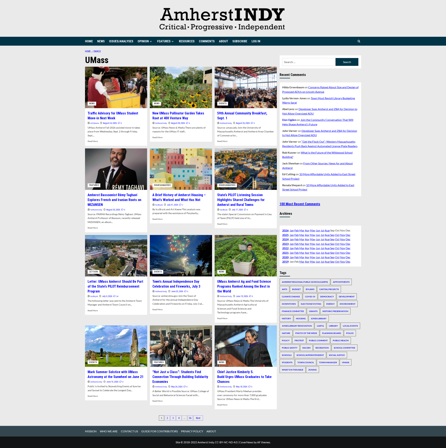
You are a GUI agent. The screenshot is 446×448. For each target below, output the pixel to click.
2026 (285, 230)
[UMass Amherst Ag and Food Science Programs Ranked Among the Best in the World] (246, 255)
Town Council (305, 362)
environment (347, 303)
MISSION (91, 431)
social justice (337, 355)
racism (306, 347)
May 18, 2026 (241, 386)
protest (299, 340)
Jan (292, 230)
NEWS (101, 41)
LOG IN (256, 41)
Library (333, 325)
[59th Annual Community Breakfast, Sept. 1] (246, 87)
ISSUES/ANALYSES (121, 41)
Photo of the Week (306, 333)
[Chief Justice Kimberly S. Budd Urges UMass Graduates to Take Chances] (246, 346)
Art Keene (94, 123)
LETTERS (93, 272)
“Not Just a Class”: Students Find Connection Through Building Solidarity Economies (180, 377)
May (312, 230)
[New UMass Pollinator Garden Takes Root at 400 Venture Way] (181, 87)
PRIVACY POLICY (192, 431)
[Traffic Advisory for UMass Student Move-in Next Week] (116, 87)
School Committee (344, 347)
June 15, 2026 (112, 382)
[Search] (359, 41)
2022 (285, 248)
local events (350, 325)
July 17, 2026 (237, 209)
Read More (93, 141)
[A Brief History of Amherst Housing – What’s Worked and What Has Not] (181, 169)
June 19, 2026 (242, 296)
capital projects (329, 289)
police (350, 333)
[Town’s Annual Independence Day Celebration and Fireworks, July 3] (181, 255)
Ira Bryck (159, 204)
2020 (285, 257)
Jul (322, 230)
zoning (312, 369)
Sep (332, 234)
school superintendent (310, 355)
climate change (291, 296)
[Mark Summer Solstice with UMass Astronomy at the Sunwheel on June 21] (116, 346)
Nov (342, 234)
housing (301, 318)
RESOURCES (187, 41)
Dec (348, 234)
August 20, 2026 (243, 123)
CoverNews (246, 442)
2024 (285, 239)
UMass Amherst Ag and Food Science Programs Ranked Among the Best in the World (244, 286)
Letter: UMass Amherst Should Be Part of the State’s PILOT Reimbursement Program (115, 286)
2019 (285, 261)
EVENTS (222, 103)
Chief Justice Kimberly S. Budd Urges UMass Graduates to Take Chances (244, 377)
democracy (327, 296)
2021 (285, 252)
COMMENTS (207, 41)
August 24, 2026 (110, 123)
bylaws (310, 289)
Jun (318, 230)
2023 (285, 243)
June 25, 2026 (177, 291)
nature (286, 333)
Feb (296, 230)
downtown (289, 303)
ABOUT (223, 41)
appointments (341, 281)
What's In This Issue (292, 369)
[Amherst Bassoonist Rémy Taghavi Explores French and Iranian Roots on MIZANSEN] (116, 169)
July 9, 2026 (107, 296)
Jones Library (318, 318)
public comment (318, 340)
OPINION (143, 41)
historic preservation (335, 311)
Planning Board (331, 333)
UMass (345, 362)
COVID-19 (310, 296)
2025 (285, 234)
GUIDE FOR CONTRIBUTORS (159, 431)
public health (341, 340)
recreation (322, 347)
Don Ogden (289, 119)
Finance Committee (293, 311)
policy (286, 340)
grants (313, 311)
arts (284, 289)
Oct (337, 234)
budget (296, 289)
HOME (89, 41)
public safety (289, 347)
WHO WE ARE (109, 431)
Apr (307, 230)
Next (198, 418)
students (287, 362)
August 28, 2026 (178, 123)
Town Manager (328, 362)
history (286, 318)
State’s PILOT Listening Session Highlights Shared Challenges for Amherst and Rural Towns (241, 200)
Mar (301, 230)
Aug (327, 230)
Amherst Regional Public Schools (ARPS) (305, 281)
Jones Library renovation (297, 325)
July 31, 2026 (172, 205)
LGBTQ (320, 325)
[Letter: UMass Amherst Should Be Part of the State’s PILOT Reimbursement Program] (116, 255)
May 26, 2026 (176, 386)
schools (286, 355)
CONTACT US (129, 431)
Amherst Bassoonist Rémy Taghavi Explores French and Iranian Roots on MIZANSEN (114, 200)
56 (190, 418)
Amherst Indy (161, 123)
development (347, 296)
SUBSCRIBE (239, 41)
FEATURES (164, 41)
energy (330, 303)
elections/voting (311, 303)
